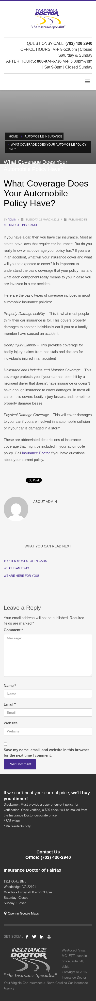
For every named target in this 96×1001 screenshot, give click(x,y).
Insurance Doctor (36, 453)
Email (10, 704)
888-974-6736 (49, 61)
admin (12, 219)
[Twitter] (34, 936)
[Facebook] (27, 936)
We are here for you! (21, 575)
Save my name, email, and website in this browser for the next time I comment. (46, 752)
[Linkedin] (41, 936)
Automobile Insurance (21, 224)
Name (10, 685)
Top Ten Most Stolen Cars (25, 561)
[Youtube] (49, 936)
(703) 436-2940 (78, 43)
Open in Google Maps (23, 913)
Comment (13, 630)
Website (10, 723)
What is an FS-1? (16, 568)
